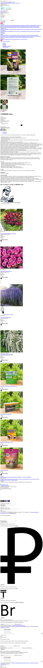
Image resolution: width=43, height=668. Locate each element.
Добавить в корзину (4, 239)
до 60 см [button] (2, 272)
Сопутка (25, 477)
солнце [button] (5, 272)
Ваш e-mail (2, 504)
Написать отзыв (17, 202)
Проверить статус (13, 513)
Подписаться (3, 505)
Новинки (2, 477)
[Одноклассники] (2, 130)
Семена (5, 477)
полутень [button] (5, 234)
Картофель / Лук (20, 477)
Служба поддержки (13, 480)
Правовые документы (4, 485)
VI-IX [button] (8, 272)
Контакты (9, 3)
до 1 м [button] (1, 318)
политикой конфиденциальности (19, 625)
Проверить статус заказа (5, 480)
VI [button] (12, 355)
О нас (13, 3)
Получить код (3, 635)
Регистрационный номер (5, 508)
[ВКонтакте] (1, 130)
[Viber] (4, 130)
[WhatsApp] (5, 130)
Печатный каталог (26, 479)
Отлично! (2, 584)
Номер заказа (2, 511)
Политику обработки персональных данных (20, 626)
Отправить (2, 649)
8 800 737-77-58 (11, 2)
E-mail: (1, 645)
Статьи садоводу (33, 479)
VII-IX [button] (8, 234)
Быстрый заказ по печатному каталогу (15, 479)
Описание (5, 132)
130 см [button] (1, 234)
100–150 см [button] (2, 355)
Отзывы (5, 133)
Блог (17, 3)
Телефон (2, 624)
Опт (15, 3)
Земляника (29, 477)
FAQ (19, 3)
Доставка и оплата (4, 3)
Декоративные (14, 477)
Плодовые (9, 477)
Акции (38, 479)
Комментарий (3, 520)
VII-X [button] (7, 318)
